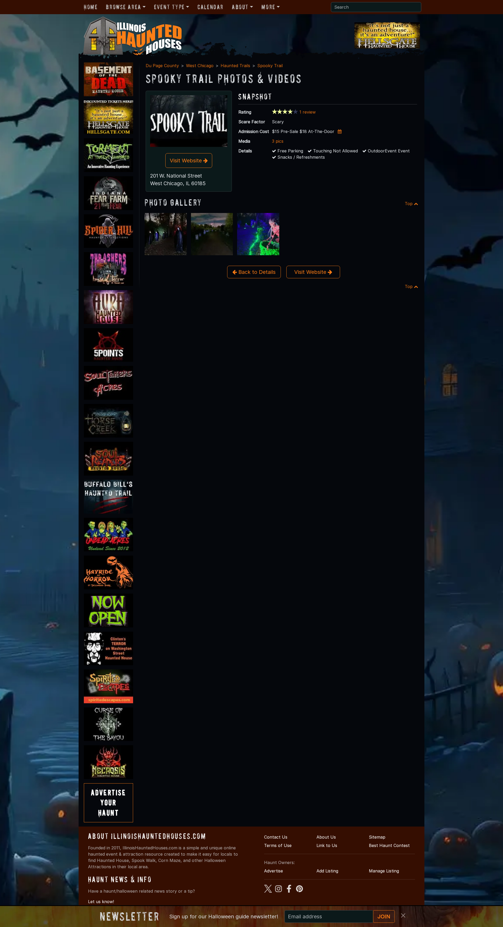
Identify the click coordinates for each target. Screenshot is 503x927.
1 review (307, 112)
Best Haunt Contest (389, 845)
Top (409, 203)
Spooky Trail (270, 65)
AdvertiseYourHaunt (108, 802)
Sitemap (377, 837)
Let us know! (101, 901)
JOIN (384, 916)
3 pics (277, 141)
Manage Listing (384, 870)
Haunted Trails (235, 65)
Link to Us (326, 845)
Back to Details (256, 272)
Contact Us (275, 837)
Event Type (169, 6)
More (268, 6)
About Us (326, 837)
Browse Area (123, 6)
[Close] (403, 915)
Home (90, 6)
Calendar (210, 6)
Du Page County (162, 65)
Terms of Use (278, 845)
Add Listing (327, 870)
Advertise (273, 870)
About (240, 6)
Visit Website (186, 160)
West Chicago (200, 65)
